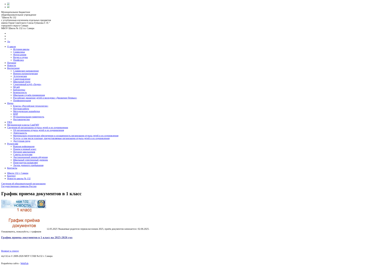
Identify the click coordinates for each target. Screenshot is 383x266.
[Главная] (8, 4)
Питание (11, 62)
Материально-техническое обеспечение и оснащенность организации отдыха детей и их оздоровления (65, 135)
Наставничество (21, 119)
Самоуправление (21, 79)
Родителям (12, 143)
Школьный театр (21, 81)
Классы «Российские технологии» (30, 106)
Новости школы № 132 (19, 178)
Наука (10, 103)
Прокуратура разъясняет (25, 162)
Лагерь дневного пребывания (28, 165)
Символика (19, 52)
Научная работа (21, 108)
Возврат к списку (10, 251)
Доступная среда (21, 141)
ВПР (15, 114)
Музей (16, 87)
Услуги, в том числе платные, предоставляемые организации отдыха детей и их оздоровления (61, 138)
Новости (11, 65)
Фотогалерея (19, 54)
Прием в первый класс (24, 149)
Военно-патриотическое (25, 73)
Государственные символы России (19, 186)
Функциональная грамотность (28, 116)
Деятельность (20, 133)
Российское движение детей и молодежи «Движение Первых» (45, 98)
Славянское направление (26, 71)
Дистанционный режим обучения (30, 157)
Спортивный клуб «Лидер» (27, 84)
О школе (11, 46)
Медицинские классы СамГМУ (23, 125)
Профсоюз (18, 60)
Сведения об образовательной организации (23, 183)
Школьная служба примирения (29, 95)
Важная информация (23, 146)
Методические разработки (26, 111)
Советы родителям (22, 154)
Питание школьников (24, 152)
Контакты (12, 168)
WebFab (24, 263)
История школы (21, 49)
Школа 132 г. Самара (17, 173)
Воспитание (13, 68)
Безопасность (20, 92)
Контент (11, 176)
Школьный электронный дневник (30, 160)
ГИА (9, 122)
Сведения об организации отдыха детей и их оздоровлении (37, 127)
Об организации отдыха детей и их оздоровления (38, 130)
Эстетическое (20, 76)
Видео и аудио (20, 57)
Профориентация (22, 100)
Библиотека (19, 89)
